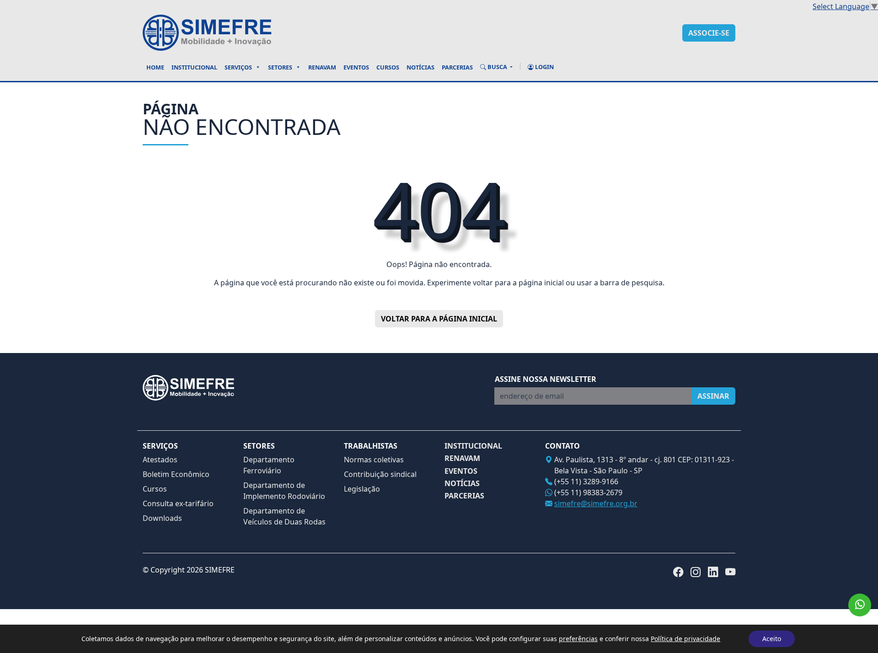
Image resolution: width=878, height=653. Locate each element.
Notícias (420, 67)
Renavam (322, 67)
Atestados (160, 460)
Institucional (194, 67)
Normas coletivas (374, 460)
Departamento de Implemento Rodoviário (284, 490)
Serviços (238, 67)
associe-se (708, 33)
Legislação (362, 489)
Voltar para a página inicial (439, 319)
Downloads (162, 518)
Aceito (771, 638)
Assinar (713, 396)
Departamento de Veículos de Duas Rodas (284, 516)
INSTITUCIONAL (473, 446)
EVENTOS (460, 471)
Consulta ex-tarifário (178, 503)
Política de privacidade (685, 638)
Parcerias (457, 67)
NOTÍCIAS (462, 483)
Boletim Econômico (176, 474)
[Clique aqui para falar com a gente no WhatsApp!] (859, 605)
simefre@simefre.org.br (595, 503)
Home (155, 67)
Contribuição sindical (380, 474)
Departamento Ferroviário (268, 465)
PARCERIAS (464, 496)
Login (544, 67)
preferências (578, 639)
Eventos (356, 67)
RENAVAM (462, 458)
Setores (280, 67)
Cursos (387, 67)
